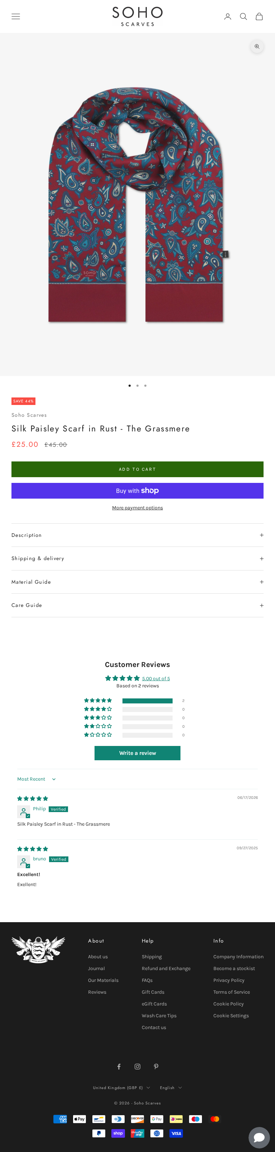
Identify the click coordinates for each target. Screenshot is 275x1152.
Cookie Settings (231, 1016)
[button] (98, 700)
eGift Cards (154, 1004)
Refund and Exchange (166, 968)
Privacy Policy (229, 980)
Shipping (152, 957)
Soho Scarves (29, 415)
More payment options (137, 508)
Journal (96, 968)
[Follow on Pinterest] (156, 1066)
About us (98, 957)
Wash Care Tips (159, 1016)
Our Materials (103, 980)
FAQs (147, 980)
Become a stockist (234, 968)
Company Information (238, 957)
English (167, 1088)
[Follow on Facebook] (118, 1066)
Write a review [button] (137, 753)
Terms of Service (231, 992)
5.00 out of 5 (156, 679)
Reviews (97, 992)
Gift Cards (153, 992)
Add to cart (137, 469)
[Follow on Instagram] (137, 1066)
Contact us (154, 1027)
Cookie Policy (228, 1004)
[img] (32, 799)
